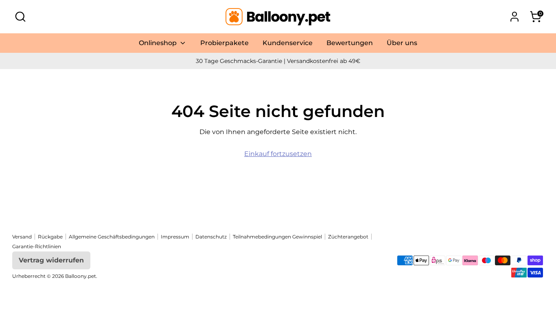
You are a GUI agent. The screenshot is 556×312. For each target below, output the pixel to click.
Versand (22, 237)
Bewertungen (349, 43)
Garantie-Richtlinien (36, 246)
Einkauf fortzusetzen (278, 154)
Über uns (402, 43)
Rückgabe (50, 237)
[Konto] (514, 17)
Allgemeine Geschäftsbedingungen (112, 237)
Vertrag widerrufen (51, 260)
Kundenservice (288, 43)
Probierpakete (224, 43)
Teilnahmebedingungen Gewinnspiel (277, 237)
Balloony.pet (80, 276)
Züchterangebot (348, 237)
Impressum (175, 237)
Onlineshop (158, 43)
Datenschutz (211, 237)
